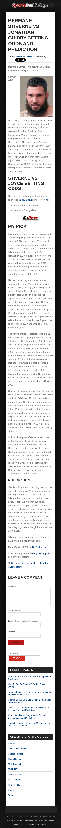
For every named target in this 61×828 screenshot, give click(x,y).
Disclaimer (41, 825)
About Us (17, 825)
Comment (13, 586)
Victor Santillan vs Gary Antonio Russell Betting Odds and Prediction (27, 716)
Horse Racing (14, 759)
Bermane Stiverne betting (24, 563)
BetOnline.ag (27, 199)
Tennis (11, 795)
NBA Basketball (15, 774)
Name (14, 610)
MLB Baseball (14, 764)
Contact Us (29, 825)
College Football (15, 754)
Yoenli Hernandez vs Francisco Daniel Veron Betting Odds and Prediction (29, 708)
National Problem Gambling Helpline (40, 820)
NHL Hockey (14, 785)
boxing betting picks (40, 553)
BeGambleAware (18, 820)
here (48, 199)
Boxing (29, 57)
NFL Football (14, 779)
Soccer (11, 790)
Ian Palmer (17, 57)
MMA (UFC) (13, 769)
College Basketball (17, 748)
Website (11, 632)
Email (23, 621)
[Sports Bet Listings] (30, 8)
